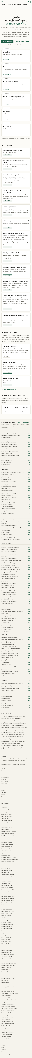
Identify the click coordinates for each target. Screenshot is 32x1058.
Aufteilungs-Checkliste (6, 818)
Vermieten (8, 4)
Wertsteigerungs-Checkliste (7, 1028)
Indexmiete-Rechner (5, 892)
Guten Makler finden (5, 883)
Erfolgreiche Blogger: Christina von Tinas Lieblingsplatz (12, 747)
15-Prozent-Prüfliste (5, 810)
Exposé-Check (4, 853)
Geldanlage (4, 1049)
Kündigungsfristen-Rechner (7, 911)
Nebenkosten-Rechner (6, 952)
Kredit (2, 1047)
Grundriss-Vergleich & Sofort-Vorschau (10, 877)
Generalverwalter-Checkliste (7, 874)
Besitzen (25, 4)
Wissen (3, 7)
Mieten (3, 4)
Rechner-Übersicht (5, 969)
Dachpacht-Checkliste (6, 840)
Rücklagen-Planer (5, 982)
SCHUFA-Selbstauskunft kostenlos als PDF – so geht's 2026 (13, 716)
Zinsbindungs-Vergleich (6, 1034)
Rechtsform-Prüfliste (6, 972)
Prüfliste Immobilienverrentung (8, 965)
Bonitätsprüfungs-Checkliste (7, 836)
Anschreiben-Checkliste (6, 816)
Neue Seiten (4, 764)
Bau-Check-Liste (5, 829)
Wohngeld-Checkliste (6, 1030)
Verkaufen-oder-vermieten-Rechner (9, 1008)
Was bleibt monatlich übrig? (7, 1023)
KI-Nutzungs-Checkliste (6, 909)
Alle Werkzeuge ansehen (22, 41)
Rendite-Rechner (5, 974)
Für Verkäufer (4, 606)
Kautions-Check (4, 905)
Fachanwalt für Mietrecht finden (8, 857)
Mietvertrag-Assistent (6, 937)
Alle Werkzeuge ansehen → (8, 389)
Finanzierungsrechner (6, 864)
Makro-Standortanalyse (6, 913)
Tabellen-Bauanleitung (6, 998)
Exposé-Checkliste (5, 855)
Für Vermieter (4, 469)
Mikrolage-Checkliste (6, 944)
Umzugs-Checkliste (5, 1002)
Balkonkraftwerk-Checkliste (7, 825)
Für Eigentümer (5, 634)
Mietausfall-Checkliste (6, 922)
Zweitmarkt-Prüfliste (6, 1038)
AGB (14, 764)
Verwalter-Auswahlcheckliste (7, 1017)
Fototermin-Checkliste (6, 868)
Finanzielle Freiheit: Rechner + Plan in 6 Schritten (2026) (12, 718)
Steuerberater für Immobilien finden (9, 993)
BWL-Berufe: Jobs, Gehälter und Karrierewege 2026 (12, 745)
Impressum (10, 764)
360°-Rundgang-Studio (6, 812)
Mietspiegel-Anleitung (6, 935)
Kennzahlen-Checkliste (6, 907)
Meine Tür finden (7, 41)
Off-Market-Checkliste (6, 959)
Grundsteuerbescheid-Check (7, 879)
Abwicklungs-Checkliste (6, 814)
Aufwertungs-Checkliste (6, 820)
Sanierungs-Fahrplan (6, 985)
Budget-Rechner (5, 838)
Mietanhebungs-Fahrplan (6, 920)
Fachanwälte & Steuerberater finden (9, 859)
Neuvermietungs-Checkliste (7, 954)
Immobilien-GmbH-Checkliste (7, 890)
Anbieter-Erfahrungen (6, 1054)
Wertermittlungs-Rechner (7, 1026)
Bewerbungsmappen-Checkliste (8, 831)
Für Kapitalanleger (6, 543)
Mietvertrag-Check (5, 939)
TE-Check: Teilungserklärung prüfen (9, 1000)
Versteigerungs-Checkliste (7, 1015)
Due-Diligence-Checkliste (7, 844)
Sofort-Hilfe (27, 2)
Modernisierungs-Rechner (7, 948)
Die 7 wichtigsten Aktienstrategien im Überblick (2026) (12, 734)
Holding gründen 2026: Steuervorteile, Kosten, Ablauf (12, 722)
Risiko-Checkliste (5, 980)
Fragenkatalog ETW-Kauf (7, 870)
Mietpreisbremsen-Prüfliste (7, 933)
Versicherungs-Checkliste (7, 1013)
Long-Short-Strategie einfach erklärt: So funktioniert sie (12, 732)
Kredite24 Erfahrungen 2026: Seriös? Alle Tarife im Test (12, 738)
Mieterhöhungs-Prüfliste (6, 928)
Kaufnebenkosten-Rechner (7, 902)
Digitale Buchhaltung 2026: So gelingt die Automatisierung (13, 731)
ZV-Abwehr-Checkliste (6, 1036)
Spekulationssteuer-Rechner (7, 991)
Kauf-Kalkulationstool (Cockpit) (8, 896)
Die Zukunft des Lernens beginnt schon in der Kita (11, 748)
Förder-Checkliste (5, 866)
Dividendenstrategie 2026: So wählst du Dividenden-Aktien (13, 723)
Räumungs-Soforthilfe (6, 967)
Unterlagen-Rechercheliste (7, 1004)
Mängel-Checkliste (5, 918)
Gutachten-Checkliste (6, 881)
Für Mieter (4, 431)
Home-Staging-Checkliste (7, 887)
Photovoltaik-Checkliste (6, 961)
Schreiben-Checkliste (6, 989)
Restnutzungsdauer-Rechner (7, 978)
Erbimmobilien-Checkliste (7, 851)
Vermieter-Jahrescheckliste (7, 1010)
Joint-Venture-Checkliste (7, 894)
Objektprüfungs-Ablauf (6, 956)
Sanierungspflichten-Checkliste (8, 987)
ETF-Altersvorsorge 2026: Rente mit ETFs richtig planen (12, 725)
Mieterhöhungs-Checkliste (7, 926)
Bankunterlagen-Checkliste (7, 827)
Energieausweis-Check (6, 849)
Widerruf (17, 764)
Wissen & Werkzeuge (6, 694)
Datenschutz (22, 764)
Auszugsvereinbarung (6, 823)
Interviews (3, 1052)
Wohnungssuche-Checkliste (7, 1032)
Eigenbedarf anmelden (6, 846)
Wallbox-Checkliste (5, 1019)
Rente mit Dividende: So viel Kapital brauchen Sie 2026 (12, 720)
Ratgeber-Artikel (5, 803)
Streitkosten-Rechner (6, 995)
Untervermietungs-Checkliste (8, 1006)
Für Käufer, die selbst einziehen (9, 517)
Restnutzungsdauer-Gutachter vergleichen (11, 976)
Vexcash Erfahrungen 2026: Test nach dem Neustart (12, 736)
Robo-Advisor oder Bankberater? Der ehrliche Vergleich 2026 (14, 727)
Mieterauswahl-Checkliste (7, 924)
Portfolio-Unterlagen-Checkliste (8, 963)
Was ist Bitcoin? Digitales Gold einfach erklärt (10, 743)
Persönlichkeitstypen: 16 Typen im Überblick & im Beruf (12, 741)
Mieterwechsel (4, 931)
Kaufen (14, 4)
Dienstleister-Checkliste (6, 842)
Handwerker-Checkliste (6, 885)
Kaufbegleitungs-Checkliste (7, 898)
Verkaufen (19, 4)
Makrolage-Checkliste (6, 915)
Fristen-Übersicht (5, 872)
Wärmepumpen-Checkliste (7, 1021)
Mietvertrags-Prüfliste (6, 941)
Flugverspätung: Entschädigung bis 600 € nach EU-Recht (12, 740)
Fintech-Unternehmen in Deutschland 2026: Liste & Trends (13, 729)
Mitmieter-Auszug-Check (6, 946)
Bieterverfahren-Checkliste (7, 833)
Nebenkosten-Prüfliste (6, 950)
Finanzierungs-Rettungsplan (7, 861)
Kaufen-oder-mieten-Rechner (8, 900)
